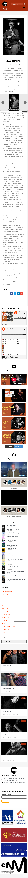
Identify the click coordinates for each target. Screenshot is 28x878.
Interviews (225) (6, 623)
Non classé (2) (5, 629)
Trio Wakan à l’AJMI (7, 665)
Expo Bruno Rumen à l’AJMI (8, 688)
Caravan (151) (5, 600)
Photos (13, 64)
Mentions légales (5, 785)
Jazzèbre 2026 (10, 552)
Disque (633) (5, 611)
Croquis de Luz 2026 (11, 540)
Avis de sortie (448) (6, 597)
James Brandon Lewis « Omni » (14, 555)
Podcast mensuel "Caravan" (10, 308)
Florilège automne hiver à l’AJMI (9, 734)
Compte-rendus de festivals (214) (9, 605)
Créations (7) (5, 608)
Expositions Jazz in (14, 459)
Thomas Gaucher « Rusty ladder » (14, 575)
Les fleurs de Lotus (7, 711)
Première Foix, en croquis (12, 536)
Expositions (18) (5, 617)
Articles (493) (5, 594)
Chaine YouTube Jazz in (14, 371)
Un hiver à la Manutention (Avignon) (10, 756)
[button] (24, 7)
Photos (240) (5, 632)
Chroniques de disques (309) (8, 602)
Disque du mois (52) (6, 614)
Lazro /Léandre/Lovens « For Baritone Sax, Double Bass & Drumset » (16, 544)
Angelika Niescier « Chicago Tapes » (15, 533)
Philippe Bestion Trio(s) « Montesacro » (15, 559)
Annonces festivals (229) (7, 591)
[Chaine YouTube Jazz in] (14, 366)
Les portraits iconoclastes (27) (9, 626)
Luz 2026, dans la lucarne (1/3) (14, 529)
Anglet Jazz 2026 (10, 563)
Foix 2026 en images (11, 525)
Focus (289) (5, 620)
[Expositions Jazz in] (14, 454)
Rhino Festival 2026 (11, 548)
